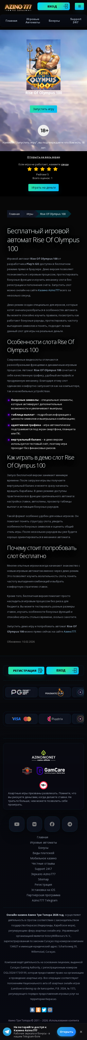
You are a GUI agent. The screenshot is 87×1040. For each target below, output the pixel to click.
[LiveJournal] (55, 1009)
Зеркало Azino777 (43, 874)
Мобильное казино (43, 858)
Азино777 (70, 631)
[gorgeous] (55, 169)
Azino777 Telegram (44, 900)
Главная (11, 20)
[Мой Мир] (50, 1009)
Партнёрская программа (43, 895)
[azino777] (34, 824)
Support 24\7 (75, 20)
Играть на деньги (44, 187)
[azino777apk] (69, 824)
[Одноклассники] (38, 1009)
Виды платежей (43, 853)
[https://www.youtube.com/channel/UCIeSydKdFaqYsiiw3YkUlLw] (16, 824)
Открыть (66, 1032)
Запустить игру (43, 109)
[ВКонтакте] (32, 1009)
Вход (52, 6)
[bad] (29, 169)
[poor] (36, 169)
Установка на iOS (43, 890)
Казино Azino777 (48, 290)
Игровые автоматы (32, 20)
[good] (49, 169)
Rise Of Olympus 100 (53, 214)
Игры (30, 214)
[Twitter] (44, 1009)
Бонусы (54, 20)
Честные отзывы (43, 863)
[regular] (42, 169)
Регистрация (24, 671)
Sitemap (43, 879)
